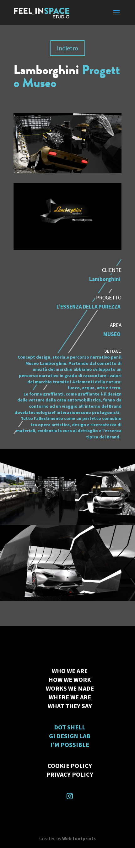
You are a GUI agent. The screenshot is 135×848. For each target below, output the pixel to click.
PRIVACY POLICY (69, 774)
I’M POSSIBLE (69, 744)
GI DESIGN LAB (69, 736)
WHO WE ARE (70, 671)
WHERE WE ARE (70, 697)
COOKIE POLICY (69, 765)
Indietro (67, 48)
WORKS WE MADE (70, 688)
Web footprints (79, 838)
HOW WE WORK (70, 679)
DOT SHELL (69, 727)
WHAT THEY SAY (70, 706)
